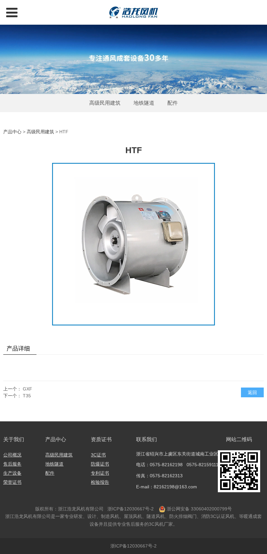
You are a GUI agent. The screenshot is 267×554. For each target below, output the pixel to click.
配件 (172, 103)
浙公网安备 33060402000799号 (199, 508)
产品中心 (12, 131)
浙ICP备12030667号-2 (130, 508)
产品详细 (18, 348)
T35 (27, 395)
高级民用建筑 (104, 103)
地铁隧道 (144, 103)
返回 (252, 392)
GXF (27, 388)
